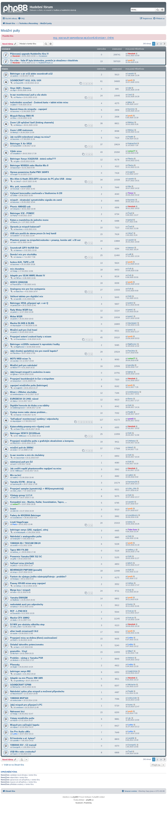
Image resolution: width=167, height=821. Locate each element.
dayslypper (17, 325)
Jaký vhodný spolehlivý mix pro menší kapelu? (34, 351)
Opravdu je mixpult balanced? (25, 226)
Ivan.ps (131, 611)
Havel (15, 720)
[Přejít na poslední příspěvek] (137, 54)
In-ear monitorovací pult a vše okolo (28, 95)
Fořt (129, 269)
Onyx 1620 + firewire (20, 88)
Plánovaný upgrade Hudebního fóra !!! (29, 54)
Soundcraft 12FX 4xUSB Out (24, 248)
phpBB (75, 797)
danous (19, 250)
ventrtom (19, 707)
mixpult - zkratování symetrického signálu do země (36, 200)
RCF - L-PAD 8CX (18, 611)
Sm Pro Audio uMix (20, 731)
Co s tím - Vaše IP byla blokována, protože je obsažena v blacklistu (44, 60)
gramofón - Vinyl (18, 651)
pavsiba (131, 365)
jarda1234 (16, 305)
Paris (15, 524)
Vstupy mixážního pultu (22, 718)
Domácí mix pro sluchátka (23, 254)
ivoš (14, 464)
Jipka (15, 401)
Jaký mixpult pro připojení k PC (26, 705)
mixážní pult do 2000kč (21, 447)
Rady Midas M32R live (21, 310)
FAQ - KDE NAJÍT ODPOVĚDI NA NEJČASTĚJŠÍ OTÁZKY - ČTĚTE (83, 38)
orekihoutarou (18, 394)
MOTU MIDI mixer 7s (20, 358)
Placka (18, 97)
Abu (129, 186)
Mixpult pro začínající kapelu (24, 725)
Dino (14, 118)
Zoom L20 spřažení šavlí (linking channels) (32, 122)
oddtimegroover (19, 408)
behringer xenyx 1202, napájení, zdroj (29, 530)
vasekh (131, 73)
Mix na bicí (15, 475)
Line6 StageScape (19, 522)
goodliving (20, 681)
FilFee (18, 278)
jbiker (15, 105)
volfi (129, 254)
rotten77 (131, 151)
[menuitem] (21, 18)
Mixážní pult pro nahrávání (23, 365)
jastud (130, 220)
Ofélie (15, 195)
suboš (18, 674)
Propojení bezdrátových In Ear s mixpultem (32, 379)
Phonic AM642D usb (20, 206)
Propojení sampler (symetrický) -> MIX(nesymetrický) (37, 488)
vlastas (19, 257)
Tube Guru (132, 530)
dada (14, 620)
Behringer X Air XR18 (21, 143)
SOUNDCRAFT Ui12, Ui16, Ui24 (25, 80)
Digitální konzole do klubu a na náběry (29, 405)
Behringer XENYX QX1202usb (25, 433)
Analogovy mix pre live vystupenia (27, 289)
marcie (18, 415)
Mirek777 (16, 368)
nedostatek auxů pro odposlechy (26, 604)
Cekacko (16, 209)
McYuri (15, 653)
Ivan (14, 242)
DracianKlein (21, 339)
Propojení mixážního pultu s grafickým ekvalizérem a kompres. (42, 441)
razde (15, 633)
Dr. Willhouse (21, 436)
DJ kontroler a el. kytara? (22, 738)
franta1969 (17, 146)
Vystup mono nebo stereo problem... (28, 412)
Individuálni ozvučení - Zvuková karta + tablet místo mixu (39, 102)
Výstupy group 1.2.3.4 (21, 495)
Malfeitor (16, 600)
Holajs (15, 271)
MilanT (130, 651)
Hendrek (16, 56)
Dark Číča (20, 429)
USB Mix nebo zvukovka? (23, 751)
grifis (14, 559)
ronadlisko (17, 153)
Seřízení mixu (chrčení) (22, 563)
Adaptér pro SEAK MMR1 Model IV (27, 275)
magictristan (133, 671)
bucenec (16, 111)
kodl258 (16, 236)
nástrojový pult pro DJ (21, 462)
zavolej (15, 361)
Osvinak (16, 189)
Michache (16, 687)
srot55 (15, 545)
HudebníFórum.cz (45, 63)
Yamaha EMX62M (19, 597)
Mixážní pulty (10, 30)
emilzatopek (20, 532)
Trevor (130, 193)
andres (15, 76)
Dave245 (19, 83)
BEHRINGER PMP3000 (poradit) (26, 570)
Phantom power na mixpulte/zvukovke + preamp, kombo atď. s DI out (45, 240)
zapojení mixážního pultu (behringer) (29, 385)
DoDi (14, 640)
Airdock (16, 660)
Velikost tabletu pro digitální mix (26, 296)
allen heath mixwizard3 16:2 (24, 631)
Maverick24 (17, 694)
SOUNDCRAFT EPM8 (20, 685)
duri (17, 647)
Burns (130, 399)
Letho (130, 638)
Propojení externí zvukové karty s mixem (30, 336)
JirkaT (18, 181)
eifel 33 (15, 498)
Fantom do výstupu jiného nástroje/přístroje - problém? (38, 576)
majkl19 (19, 388)
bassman (16, 168)
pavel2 (131, 419)
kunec (130, 604)
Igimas (15, 374)
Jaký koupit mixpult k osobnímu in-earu (30, 372)
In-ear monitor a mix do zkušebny (27, 455)
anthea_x (16, 552)
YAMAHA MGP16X (19, 698)
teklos (130, 522)
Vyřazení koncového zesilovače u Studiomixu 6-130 (36, 193)
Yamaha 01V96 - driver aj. (23, 482)
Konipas (16, 579)
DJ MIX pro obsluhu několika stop (27, 624)
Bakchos (19, 291)
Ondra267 (17, 539)
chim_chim (17, 491)
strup (15, 572)
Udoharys (132, 441)
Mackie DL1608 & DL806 (22, 323)
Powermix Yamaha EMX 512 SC (26, 556)
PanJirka (16, 353)
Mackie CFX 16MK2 (19, 618)
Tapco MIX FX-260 (19, 550)
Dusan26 (16, 613)
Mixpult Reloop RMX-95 (22, 116)
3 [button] (160, 43)
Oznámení (43, 56)
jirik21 (15, 565)
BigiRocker (20, 347)
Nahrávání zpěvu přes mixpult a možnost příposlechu (37, 691)
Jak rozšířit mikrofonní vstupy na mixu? (30, 137)
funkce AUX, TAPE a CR (22, 262)
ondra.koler (17, 700)
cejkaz (15, 727)
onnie (15, 450)
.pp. (129, 718)
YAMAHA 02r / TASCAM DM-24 (25, 543)
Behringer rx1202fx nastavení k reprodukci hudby (35, 344)
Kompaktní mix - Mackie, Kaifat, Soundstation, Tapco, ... (38, 502)
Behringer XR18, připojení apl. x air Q (29, 303)
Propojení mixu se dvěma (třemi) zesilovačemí (33, 638)
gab (17, 161)
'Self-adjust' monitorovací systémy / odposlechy (34, 419)
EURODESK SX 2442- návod (24, 399)
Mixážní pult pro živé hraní (23, 330)
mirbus (18, 586)
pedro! (130, 303)
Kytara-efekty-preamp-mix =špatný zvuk (30, 426)
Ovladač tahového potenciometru (27, 644)
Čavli (130, 213)
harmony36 (17, 484)
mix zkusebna (17, 269)
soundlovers (17, 518)
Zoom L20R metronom (21, 130)
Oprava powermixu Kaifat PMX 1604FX (29, 172)
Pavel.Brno (17, 284)
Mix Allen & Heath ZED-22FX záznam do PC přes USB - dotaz (41, 179)
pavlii (130, 60)
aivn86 (18, 299)
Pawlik (130, 137)
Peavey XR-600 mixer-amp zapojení (28, 583)
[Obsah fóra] (16, 8)
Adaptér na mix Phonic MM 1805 (26, 678)
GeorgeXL (17, 747)
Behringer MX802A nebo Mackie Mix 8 (29, 165)
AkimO (130, 447)
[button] (164, 44)
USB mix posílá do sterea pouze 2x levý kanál (33, 233)
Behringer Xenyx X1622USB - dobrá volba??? (33, 159)
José (130, 95)
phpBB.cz (89, 800)
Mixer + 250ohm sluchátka (23, 392)
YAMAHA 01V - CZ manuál (23, 745)
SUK (130, 296)
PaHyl (15, 216)
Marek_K (16, 222)
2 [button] (157, 43)
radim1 (15, 477)
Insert (13, 508)
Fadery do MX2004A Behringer (25, 515)
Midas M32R (16, 316)
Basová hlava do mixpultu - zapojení (28, 109)
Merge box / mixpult (20, 590)
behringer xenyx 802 (20, 671)
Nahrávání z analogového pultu (26, 536)
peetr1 (15, 312)
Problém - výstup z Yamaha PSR (26, 658)
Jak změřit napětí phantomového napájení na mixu (35, 468)
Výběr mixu (16, 151)
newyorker (17, 381)
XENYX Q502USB (19, 282)
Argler (15, 667)
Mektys (19, 125)
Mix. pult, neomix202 (20, 186)
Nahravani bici (17, 711)
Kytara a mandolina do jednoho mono (29, 220)
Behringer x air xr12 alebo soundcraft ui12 (31, 73)
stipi (14, 90)
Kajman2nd (132, 143)
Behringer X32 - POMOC (22, 213)
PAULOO (16, 443)
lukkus (15, 607)
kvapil (15, 174)
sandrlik (16, 740)
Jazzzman (20, 458)
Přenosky (15, 664)
